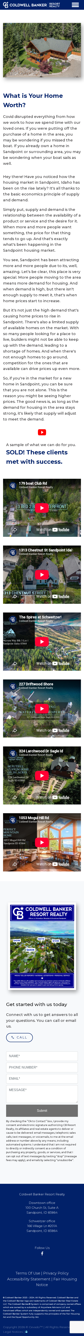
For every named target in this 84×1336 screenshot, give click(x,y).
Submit (42, 1110)
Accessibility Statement (28, 1279)
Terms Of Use (27, 1273)
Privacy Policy (56, 1273)
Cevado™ (36, 1327)
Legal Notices (13, 1332)
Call (20, 1037)
